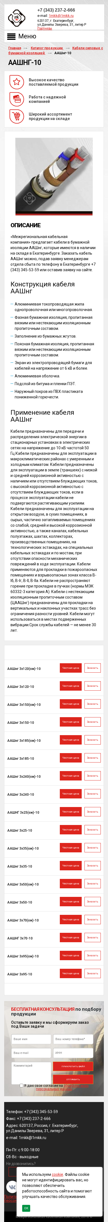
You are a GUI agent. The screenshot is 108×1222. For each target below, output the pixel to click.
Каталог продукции (47, 48)
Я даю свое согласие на (56, 1087)
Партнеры (44, 28)
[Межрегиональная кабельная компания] (15, 18)
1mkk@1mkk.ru (61, 16)
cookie (57, 1174)
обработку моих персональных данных (62, 1087)
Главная (14, 48)
